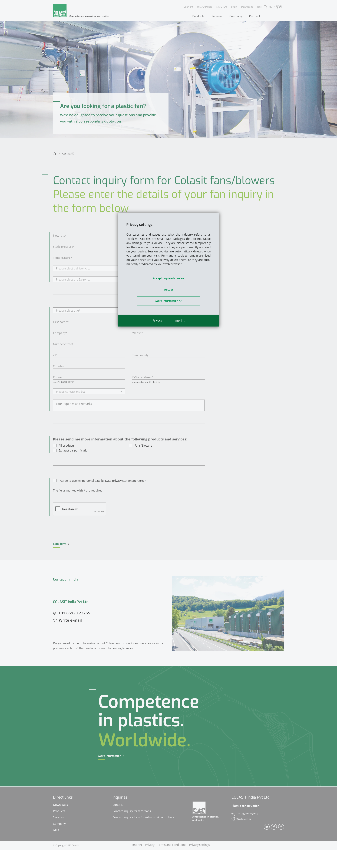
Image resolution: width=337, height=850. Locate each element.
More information (167, 301)
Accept (168, 289)
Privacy (157, 320)
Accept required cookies (168, 278)
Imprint (179, 320)
